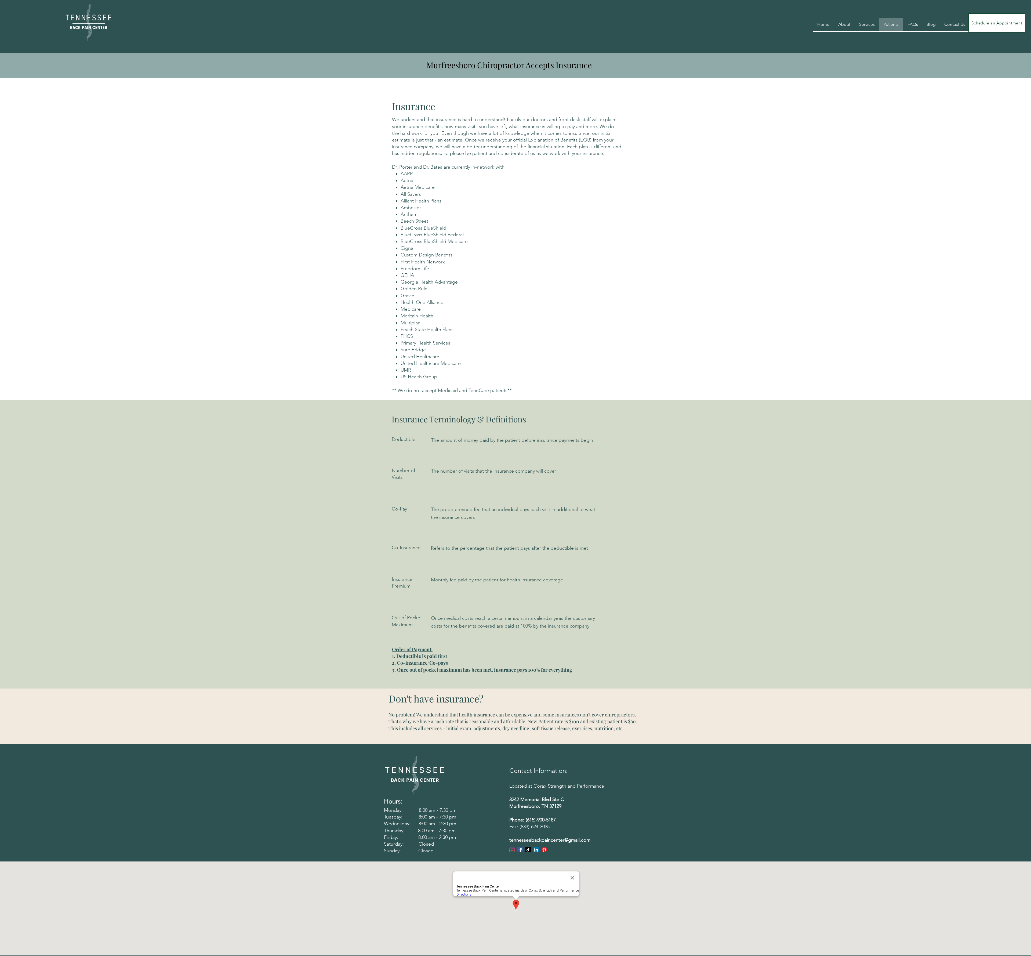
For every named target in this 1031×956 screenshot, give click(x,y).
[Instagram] (512, 849)
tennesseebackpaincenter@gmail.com (549, 840)
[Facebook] (520, 849)
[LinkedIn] (536, 849)
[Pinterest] (544, 849)
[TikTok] (528, 849)
